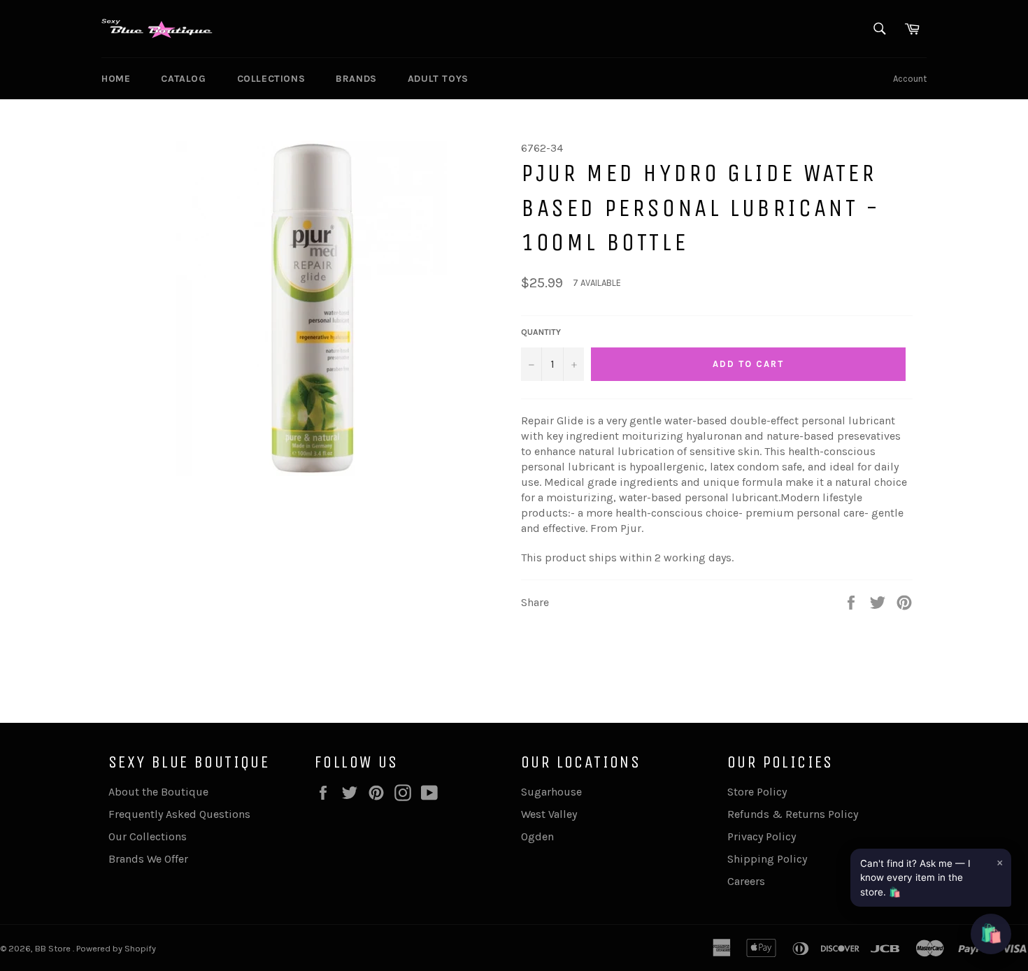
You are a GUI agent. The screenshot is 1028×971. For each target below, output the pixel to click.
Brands (356, 79)
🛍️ (991, 933)
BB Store (54, 948)
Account (910, 78)
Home (115, 79)
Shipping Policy (767, 858)
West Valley (549, 814)
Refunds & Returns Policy (792, 814)
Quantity (541, 332)
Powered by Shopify (116, 948)
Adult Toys (438, 79)
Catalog (183, 79)
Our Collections (147, 836)
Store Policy (757, 791)
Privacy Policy (761, 836)
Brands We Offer (148, 858)
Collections (271, 79)
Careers (746, 881)
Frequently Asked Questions (179, 814)
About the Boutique (158, 791)
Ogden (537, 836)
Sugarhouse (551, 791)
